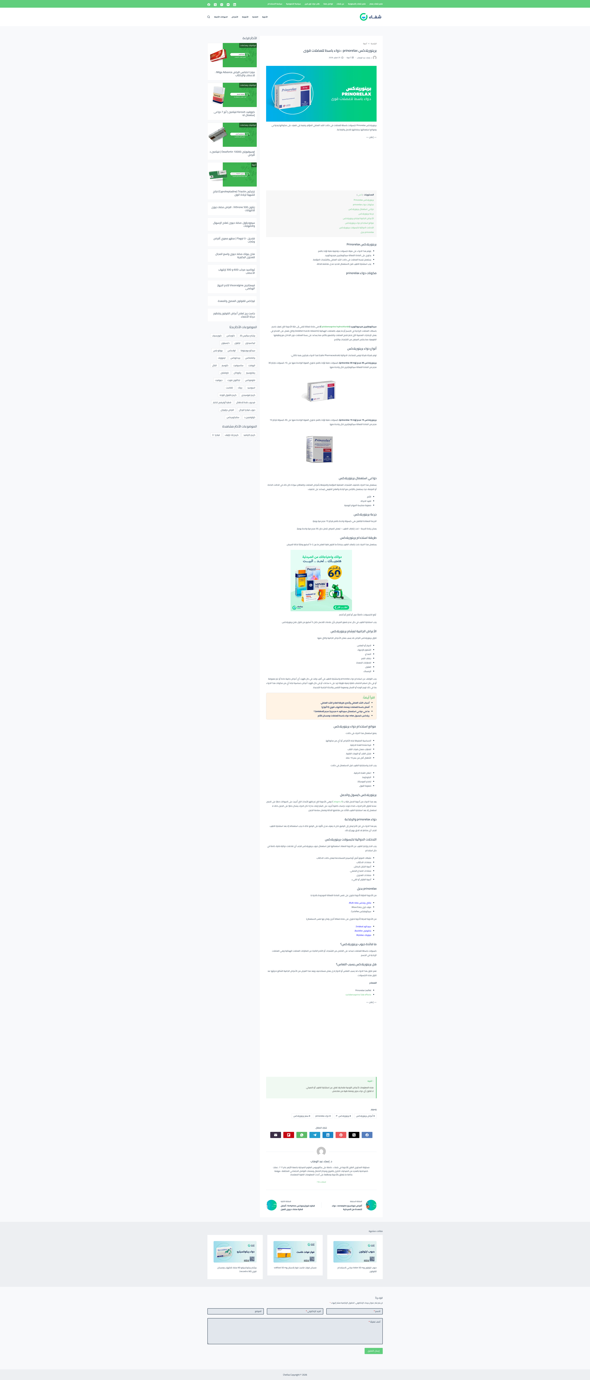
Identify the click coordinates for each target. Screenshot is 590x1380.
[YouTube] (228, 4)
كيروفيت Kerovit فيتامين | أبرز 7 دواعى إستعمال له (234, 113)
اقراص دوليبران (227, 410)
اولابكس (232, 350)
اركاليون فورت (233, 380)
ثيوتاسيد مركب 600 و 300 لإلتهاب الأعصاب (236, 271)
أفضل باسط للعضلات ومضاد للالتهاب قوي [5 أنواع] (346, 707)
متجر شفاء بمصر (376, 4)
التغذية (255, 17)
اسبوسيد (251, 388)
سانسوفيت (238, 365)
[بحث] (208, 17)
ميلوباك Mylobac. (363, 935)
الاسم (377, 1311)
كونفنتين (225, 373)
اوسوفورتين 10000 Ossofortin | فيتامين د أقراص (232, 153)
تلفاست (229, 388)
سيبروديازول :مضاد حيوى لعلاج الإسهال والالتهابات (234, 224)
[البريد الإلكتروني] (275, 1135)
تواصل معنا (328, 4)
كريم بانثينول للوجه (228, 395)
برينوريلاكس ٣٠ (343, 1116)
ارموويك (222, 358)
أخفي (360, 194)
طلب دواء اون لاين (312, 4)
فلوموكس (250, 380)
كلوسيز (225, 365)
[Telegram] (314, 1135)
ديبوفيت (218, 380)
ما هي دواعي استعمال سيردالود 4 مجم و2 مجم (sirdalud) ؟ (342, 711)
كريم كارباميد (249, 435)
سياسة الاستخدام (275, 4)
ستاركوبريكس (233, 417)
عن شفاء (340, 4)
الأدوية (265, 17)
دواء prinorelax (323, 1116)
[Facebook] (208, 4)
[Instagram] (221, 4)
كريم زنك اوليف (231, 435)
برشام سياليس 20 (247, 335)
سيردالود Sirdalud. (363, 926)
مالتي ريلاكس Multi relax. (360, 903)
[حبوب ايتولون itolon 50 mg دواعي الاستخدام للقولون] (354, 1252)
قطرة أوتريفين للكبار (222, 402)
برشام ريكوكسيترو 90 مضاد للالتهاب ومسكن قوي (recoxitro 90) (237, 1269)
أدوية (349, 57)
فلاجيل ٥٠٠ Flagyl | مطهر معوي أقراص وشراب (234, 240)
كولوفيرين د (249, 417)
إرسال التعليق (374, 1351)
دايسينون (225, 343)
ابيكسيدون (250, 343)
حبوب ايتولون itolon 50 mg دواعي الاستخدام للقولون (357, 1269)
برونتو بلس (218, 350)
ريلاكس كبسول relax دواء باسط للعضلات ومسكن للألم (344, 716)
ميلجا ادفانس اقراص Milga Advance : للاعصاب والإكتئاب (235, 74)
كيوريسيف (217, 335)
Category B (337, 802)
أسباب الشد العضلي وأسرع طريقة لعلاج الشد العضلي (345, 703)
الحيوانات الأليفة (221, 17)
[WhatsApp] (301, 1135)
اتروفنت (251, 365)
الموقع (258, 1311)
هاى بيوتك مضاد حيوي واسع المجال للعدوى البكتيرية (235, 255)
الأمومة (245, 17)
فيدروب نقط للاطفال (245, 402)
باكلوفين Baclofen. (362, 931)
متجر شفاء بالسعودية (357, 4)
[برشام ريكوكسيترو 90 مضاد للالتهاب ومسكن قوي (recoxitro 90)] (235, 1252)
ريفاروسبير (250, 373)
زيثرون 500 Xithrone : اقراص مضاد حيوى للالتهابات (233, 209)
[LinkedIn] (234, 4)
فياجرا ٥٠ (216, 435)
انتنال (214, 365)
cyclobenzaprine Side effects (358, 995)
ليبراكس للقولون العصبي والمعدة (236, 300)
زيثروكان (237, 373)
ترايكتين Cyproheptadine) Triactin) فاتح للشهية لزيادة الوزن (234, 193)
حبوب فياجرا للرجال (247, 410)
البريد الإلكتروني (313, 1311)
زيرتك (240, 388)
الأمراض (235, 17)
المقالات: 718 (321, 1182)
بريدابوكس (235, 358)
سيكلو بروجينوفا (248, 350)
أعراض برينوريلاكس (365, 1116)
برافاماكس (250, 358)
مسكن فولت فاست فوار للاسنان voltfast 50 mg (295, 1268)
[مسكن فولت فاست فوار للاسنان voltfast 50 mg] (295, 1252)
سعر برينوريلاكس (301, 1116)
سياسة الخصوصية (293, 4)
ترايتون (237, 343)
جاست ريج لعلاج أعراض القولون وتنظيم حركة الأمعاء (234, 315)
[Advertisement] (321, 163)
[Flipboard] (288, 1135)
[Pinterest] (341, 1135)
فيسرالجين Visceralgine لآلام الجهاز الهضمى (236, 287)
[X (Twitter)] (215, 4)
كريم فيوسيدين (248, 395)
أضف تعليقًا (374, 1322)
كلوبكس (230, 335)
